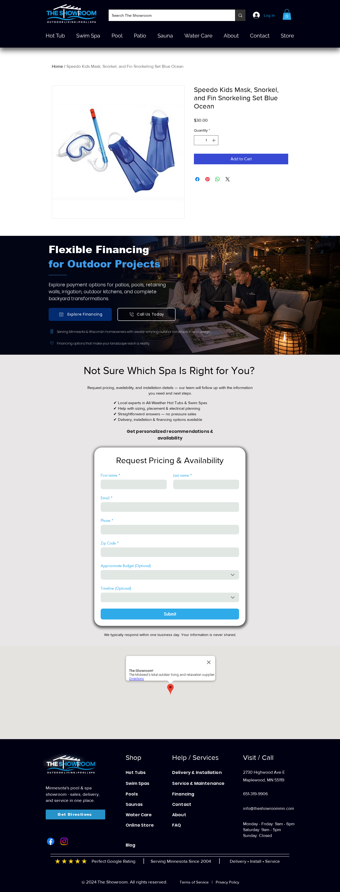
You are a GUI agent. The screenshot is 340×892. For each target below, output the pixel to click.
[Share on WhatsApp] (217, 179)
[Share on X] (227, 179)
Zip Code (110, 543)
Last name (182, 475)
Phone (107, 520)
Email (107, 498)
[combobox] (170, 575)
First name (110, 475)
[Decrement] (198, 140)
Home (57, 66)
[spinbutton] (206, 140)
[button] (286, 14)
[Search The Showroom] (240, 15)
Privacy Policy (227, 882)
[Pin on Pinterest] (207, 179)
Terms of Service (194, 882)
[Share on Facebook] (197, 179)
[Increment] (214, 140)
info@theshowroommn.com (268, 808)
